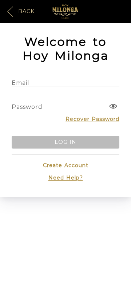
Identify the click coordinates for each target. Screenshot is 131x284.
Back (25, 11)
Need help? (65, 177)
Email (20, 82)
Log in (65, 142)
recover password (92, 119)
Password (27, 106)
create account (65, 165)
